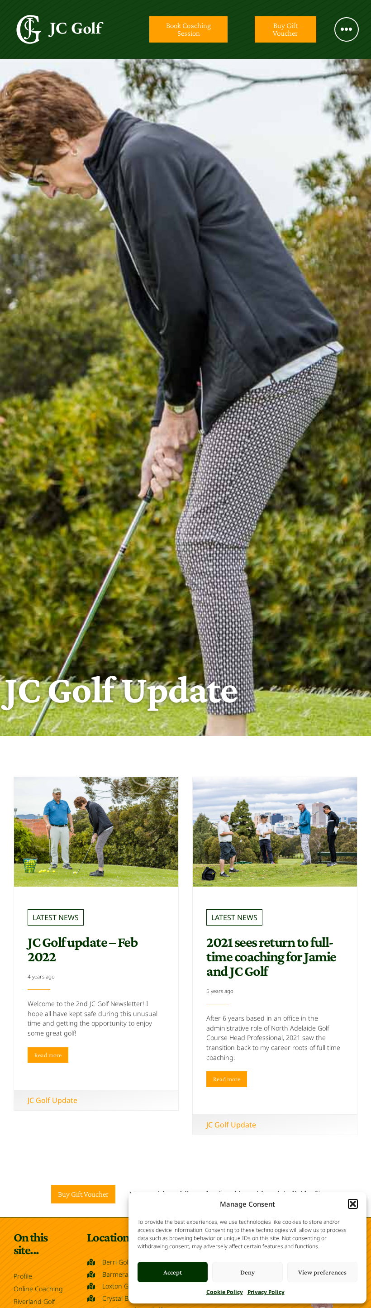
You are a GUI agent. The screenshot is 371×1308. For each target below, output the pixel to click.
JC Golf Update (52, 1100)
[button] (352, 1203)
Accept (172, 1272)
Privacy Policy (266, 1292)
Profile (23, 1276)
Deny (247, 1272)
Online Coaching (38, 1288)
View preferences (322, 1272)
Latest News (56, 917)
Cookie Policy (224, 1292)
